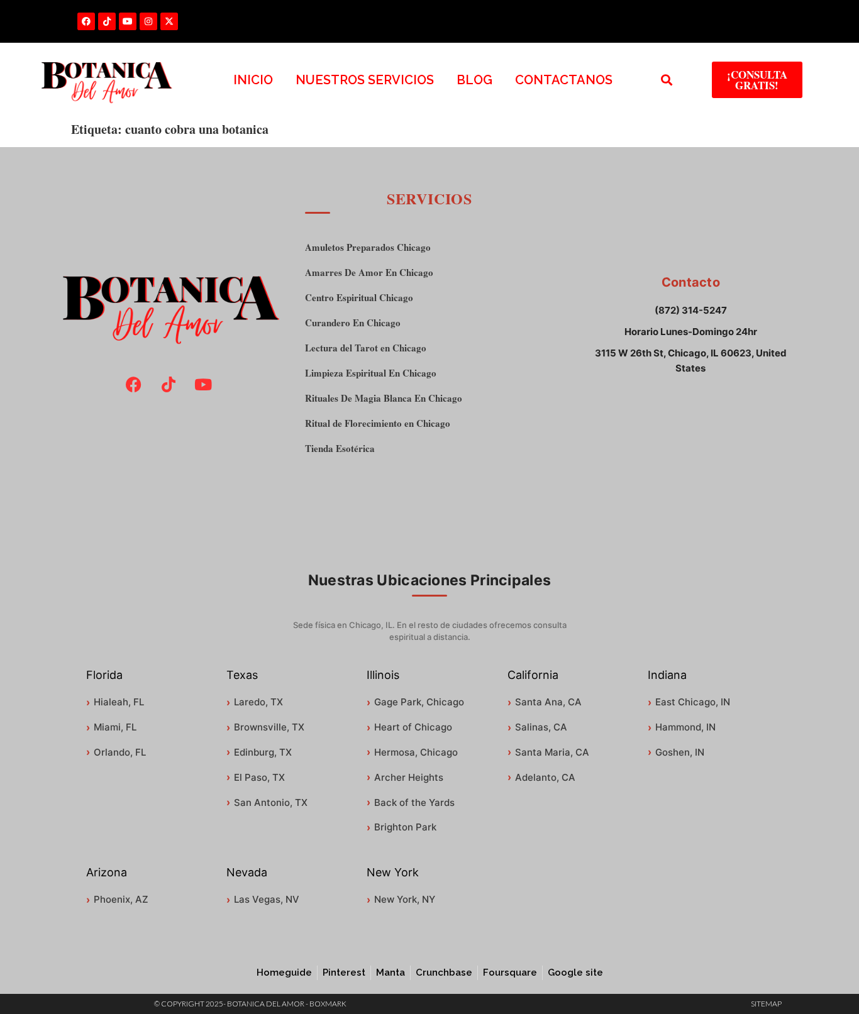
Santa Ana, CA (548, 702)
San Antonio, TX (271, 802)
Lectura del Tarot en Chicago (365, 348)
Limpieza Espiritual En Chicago (370, 373)
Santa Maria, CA (552, 752)
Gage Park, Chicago (419, 702)
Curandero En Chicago (353, 322)
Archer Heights (408, 777)
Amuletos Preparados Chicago (368, 247)
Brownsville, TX (269, 727)
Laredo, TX (258, 702)
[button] (667, 80)
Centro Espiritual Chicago (359, 297)
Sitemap (766, 1003)
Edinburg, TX (263, 752)
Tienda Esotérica (340, 448)
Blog (474, 79)
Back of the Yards (414, 802)
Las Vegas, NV (266, 899)
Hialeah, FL (119, 702)
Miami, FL (115, 727)
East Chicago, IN (692, 702)
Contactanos (563, 79)
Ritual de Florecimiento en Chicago (377, 423)
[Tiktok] (107, 21)
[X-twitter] (169, 21)
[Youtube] (127, 21)
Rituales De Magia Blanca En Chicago (383, 398)
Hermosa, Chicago (416, 752)
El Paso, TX (259, 777)
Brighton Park (405, 827)
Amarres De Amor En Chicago (369, 272)
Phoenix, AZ (121, 899)
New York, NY (404, 899)
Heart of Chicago (413, 727)
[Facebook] (86, 21)
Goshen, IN (679, 752)
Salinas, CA (541, 727)
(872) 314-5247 (691, 310)
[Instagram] (148, 21)
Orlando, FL (120, 752)
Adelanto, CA (545, 777)
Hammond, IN (685, 727)
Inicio (253, 79)
